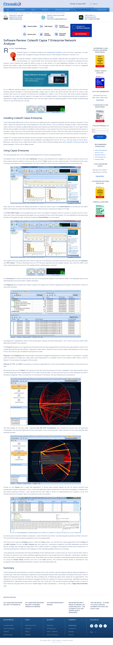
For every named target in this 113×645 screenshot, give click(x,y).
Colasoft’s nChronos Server (75, 142)
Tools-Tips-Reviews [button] (83, 10)
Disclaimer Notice (56, 642)
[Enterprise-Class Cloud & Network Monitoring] (99, 61)
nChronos (21, 492)
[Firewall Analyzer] (99, 211)
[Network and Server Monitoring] (100, 116)
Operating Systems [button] (62, 10)
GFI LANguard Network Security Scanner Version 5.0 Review (34, 605)
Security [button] (45, 10)
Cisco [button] (33, 10)
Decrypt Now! (100, 176)
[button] (95, 632)
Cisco (27, 620)
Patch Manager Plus (100, 157)
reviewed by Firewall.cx (55, 52)
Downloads (101, 10)
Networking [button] (20, 10)
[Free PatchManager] (99, 192)
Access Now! (100, 100)
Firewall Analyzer (99, 159)
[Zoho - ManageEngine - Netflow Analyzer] (56, 30)
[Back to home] (12, 4)
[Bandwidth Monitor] (99, 82)
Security (50, 620)
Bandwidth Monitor (100, 155)
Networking (9, 620)
